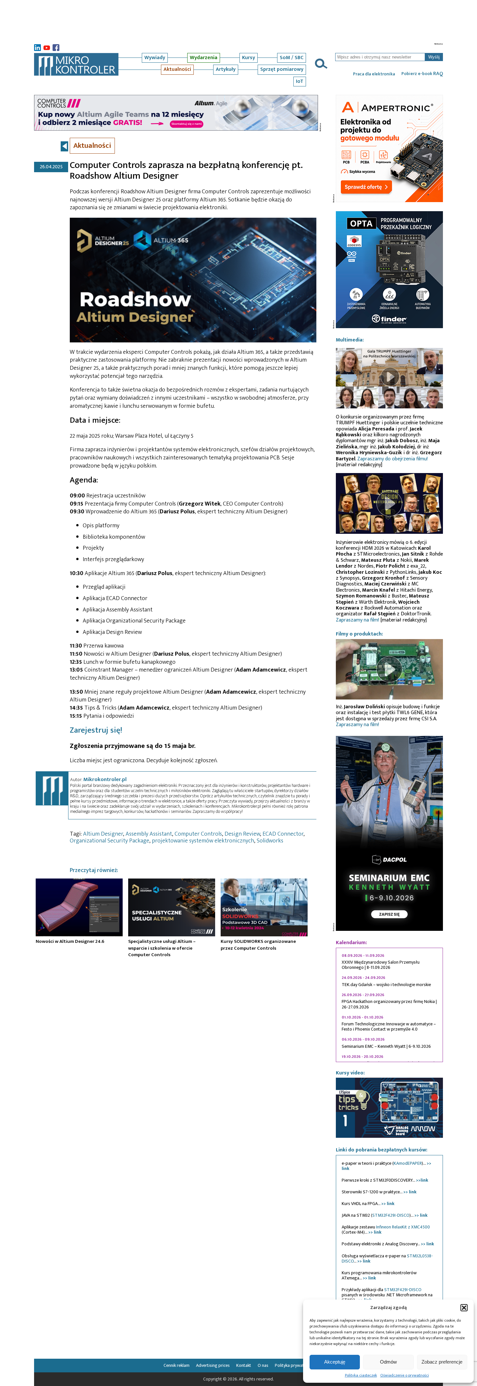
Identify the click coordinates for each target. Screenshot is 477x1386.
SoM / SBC (291, 57)
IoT (299, 81)
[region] (389, 1005)
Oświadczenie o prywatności (404, 1375)
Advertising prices (213, 1365)
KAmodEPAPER (408, 1163)
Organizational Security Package (109, 841)
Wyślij (434, 57)
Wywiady (154, 57)
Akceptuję (334, 1362)
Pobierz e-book (422, 74)
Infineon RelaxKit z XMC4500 (403, 1227)
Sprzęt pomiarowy (281, 69)
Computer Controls (198, 834)
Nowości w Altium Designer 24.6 (70, 941)
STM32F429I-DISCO (391, 1215)
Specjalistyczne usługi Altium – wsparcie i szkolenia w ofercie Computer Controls (162, 948)
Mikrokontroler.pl (105, 779)
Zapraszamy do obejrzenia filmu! (392, 459)
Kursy (248, 57)
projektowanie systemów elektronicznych (203, 841)
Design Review (242, 834)
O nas (263, 1365)
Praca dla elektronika (374, 74)
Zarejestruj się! (96, 730)
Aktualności (177, 69)
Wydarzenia (203, 57)
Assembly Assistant (149, 834)
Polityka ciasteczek (361, 1375)
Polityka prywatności (294, 1365)
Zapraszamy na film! (357, 620)
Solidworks (270, 841)
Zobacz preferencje (442, 1362)
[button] (464, 1307)
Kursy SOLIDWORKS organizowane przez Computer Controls (258, 944)
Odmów (388, 1362)
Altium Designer (103, 834)
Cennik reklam (177, 1365)
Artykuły (226, 69)
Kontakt (243, 1365)
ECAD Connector (283, 834)
